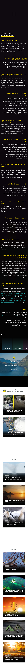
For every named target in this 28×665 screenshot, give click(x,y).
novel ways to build (14, 300)
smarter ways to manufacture (13, 301)
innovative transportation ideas (10, 293)
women (11, 298)
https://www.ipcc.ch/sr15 (9, 316)
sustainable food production (14, 295)
